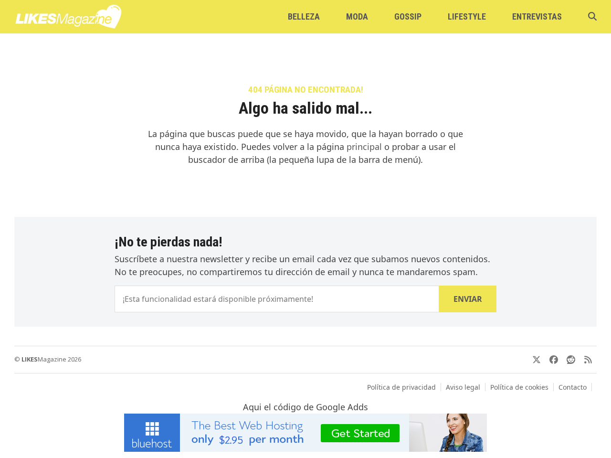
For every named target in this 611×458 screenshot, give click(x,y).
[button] (592, 16)
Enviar (467, 299)
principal (364, 146)
